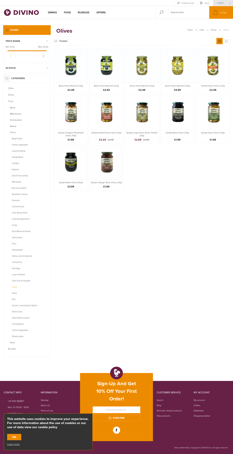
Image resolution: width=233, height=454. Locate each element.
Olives (14, 286)
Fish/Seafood (16, 120)
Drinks (11, 95)
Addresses (199, 410)
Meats (12, 107)
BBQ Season (15, 113)
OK (14, 437)
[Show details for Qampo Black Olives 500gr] (71, 168)
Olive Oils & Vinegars (21, 280)
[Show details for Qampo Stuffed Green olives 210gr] (106, 120)
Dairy (12, 342)
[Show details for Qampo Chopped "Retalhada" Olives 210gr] (71, 120)
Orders (197, 405)
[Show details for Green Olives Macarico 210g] (142, 71)
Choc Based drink (19, 212)
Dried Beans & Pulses (21, 231)
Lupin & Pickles (18, 274)
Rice (14, 299)
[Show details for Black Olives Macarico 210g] (71, 71)
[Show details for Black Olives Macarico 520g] (106, 71)
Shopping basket (202, 416)
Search (160, 400)
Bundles (12, 349)
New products (163, 416)
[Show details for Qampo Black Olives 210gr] (177, 120)
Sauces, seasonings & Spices (24, 305)
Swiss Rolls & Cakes (21, 317)
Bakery (13, 126)
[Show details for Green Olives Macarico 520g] (177, 71)
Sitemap (45, 400)
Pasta (14, 293)
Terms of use (47, 410)
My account (199, 400)
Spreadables (17, 249)
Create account (187, 3)
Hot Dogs (16, 268)
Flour (14, 243)
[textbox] (188, 12)
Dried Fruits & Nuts (20, 175)
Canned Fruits (18, 206)
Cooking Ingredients (21, 218)
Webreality (185, 447)
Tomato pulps (17, 336)
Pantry (13, 132)
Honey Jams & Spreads (22, 256)
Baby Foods (17, 138)
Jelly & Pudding (18, 150)
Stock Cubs (17, 311)
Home (190, 29)
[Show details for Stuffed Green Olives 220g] (213, 71)
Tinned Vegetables (20, 330)
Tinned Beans (18, 323)
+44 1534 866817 (16, 401)
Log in (207, 3)
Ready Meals (17, 157)
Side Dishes (17, 237)
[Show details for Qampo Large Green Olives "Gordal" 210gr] (142, 120)
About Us (45, 405)
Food (10, 101)
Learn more (13, 444)
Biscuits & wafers (19, 188)
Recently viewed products (169, 410)
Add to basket (74, 75)
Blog (159, 405)
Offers (11, 88)
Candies (15, 163)
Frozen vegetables (20, 144)
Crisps (14, 225)
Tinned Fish (17, 262)
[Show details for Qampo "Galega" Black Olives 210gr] (106, 168)
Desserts (16, 200)
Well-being (16, 181)
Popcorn (15, 169)
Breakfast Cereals (20, 194)
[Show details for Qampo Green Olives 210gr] (213, 120)
